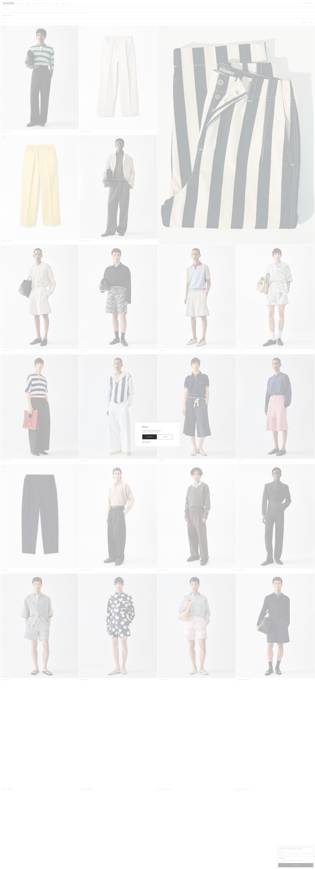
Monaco (165, 436)
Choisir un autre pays (146, 441)
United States (150, 436)
